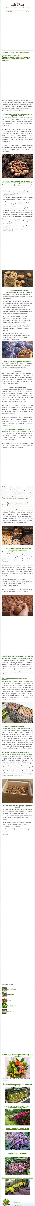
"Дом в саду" (17, 1202)
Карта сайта (18, 1205)
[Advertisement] (17, 32)
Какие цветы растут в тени (17, 1129)
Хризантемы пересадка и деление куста (17, 1178)
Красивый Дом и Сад (17, 4)
